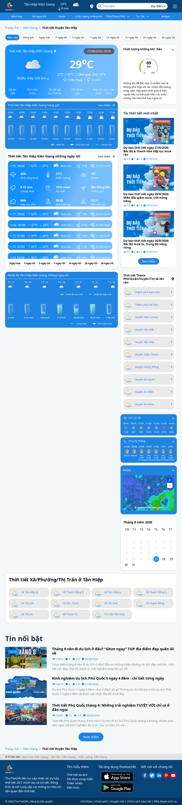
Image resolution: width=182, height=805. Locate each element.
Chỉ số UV (135, 417)
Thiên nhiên (75, 783)
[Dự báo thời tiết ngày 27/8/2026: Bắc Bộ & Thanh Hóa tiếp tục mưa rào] (148, 131)
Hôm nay (12, 37)
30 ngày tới (168, 37)
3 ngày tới (61, 37)
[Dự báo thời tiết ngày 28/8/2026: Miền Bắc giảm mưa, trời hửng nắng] (148, 177)
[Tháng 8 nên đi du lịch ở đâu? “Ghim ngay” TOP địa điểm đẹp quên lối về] (26, 657)
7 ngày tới (95, 37)
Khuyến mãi (117, 801)
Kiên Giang (30, 28)
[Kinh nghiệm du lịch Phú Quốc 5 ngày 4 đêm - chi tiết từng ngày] (26, 687)
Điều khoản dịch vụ (165, 801)
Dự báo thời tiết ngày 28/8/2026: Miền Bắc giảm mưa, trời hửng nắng (146, 197)
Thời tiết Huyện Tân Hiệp (59, 28)
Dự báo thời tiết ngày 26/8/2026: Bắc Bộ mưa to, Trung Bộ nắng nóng (146, 244)
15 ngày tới (131, 37)
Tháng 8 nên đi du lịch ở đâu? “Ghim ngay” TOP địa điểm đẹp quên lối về (113, 651)
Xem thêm (149, 261)
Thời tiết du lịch (77, 775)
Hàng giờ (28, 37)
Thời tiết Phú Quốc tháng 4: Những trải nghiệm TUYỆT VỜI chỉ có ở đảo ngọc (111, 707)
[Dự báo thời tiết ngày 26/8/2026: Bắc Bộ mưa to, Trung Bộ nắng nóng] (148, 224)
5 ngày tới (78, 37)
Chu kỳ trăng (137, 441)
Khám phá (101, 801)
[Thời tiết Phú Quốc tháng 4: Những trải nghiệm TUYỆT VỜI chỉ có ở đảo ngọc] (26, 714)
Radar (127, 470)
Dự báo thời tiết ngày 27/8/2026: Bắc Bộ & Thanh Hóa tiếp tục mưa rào (147, 151)
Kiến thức (73, 788)
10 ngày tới (113, 37)
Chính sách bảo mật (139, 801)
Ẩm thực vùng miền (80, 779)
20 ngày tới (149, 37)
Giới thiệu (86, 801)
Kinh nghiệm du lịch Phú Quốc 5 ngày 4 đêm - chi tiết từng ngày (108, 678)
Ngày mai (44, 37)
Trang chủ (12, 28)
